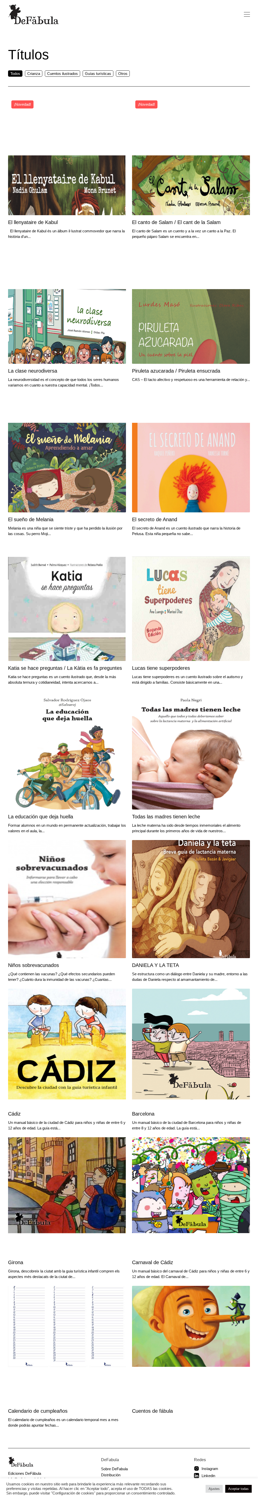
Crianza (33, 73)
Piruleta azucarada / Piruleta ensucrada (176, 371)
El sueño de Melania (30, 519)
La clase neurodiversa (32, 371)
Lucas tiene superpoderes (161, 668)
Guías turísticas (98, 73)
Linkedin (208, 1476)
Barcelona (143, 1114)
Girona (15, 1262)
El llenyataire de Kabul (33, 222)
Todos (15, 73)
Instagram (210, 1468)
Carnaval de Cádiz (152, 1262)
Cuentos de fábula (152, 1411)
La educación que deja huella (40, 816)
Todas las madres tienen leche (166, 816)
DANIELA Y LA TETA (155, 965)
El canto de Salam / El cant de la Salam (176, 222)
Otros (122, 73)
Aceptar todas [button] (238, 1489)
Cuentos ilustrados (62, 73)
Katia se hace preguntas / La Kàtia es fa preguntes (65, 668)
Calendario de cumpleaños (38, 1411)
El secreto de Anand (154, 519)
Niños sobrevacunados (33, 965)
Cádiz (14, 1114)
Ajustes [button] (214, 1489)
